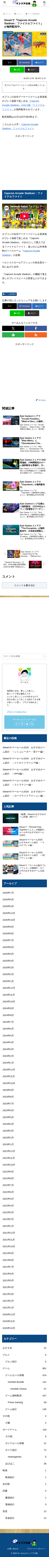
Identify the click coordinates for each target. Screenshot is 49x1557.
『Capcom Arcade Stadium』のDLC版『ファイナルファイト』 (23, 105)
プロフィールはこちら (17, 712)
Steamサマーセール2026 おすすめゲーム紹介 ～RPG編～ (24, 771)
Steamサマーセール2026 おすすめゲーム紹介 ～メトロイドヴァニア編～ (24, 760)
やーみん (24, 682)
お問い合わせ (12, 1549)
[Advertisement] (24, 162)
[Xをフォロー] (13, 328)
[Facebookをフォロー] (36, 328)
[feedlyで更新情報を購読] (13, 334)
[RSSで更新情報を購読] (36, 334)
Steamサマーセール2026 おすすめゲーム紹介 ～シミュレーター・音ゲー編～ (24, 749)
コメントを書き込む (24, 585)
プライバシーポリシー (36, 1549)
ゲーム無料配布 (10, 294)
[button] (32, 70)
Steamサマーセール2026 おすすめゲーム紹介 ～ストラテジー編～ (24, 782)
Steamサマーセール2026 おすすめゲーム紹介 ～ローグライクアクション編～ (24, 793)
